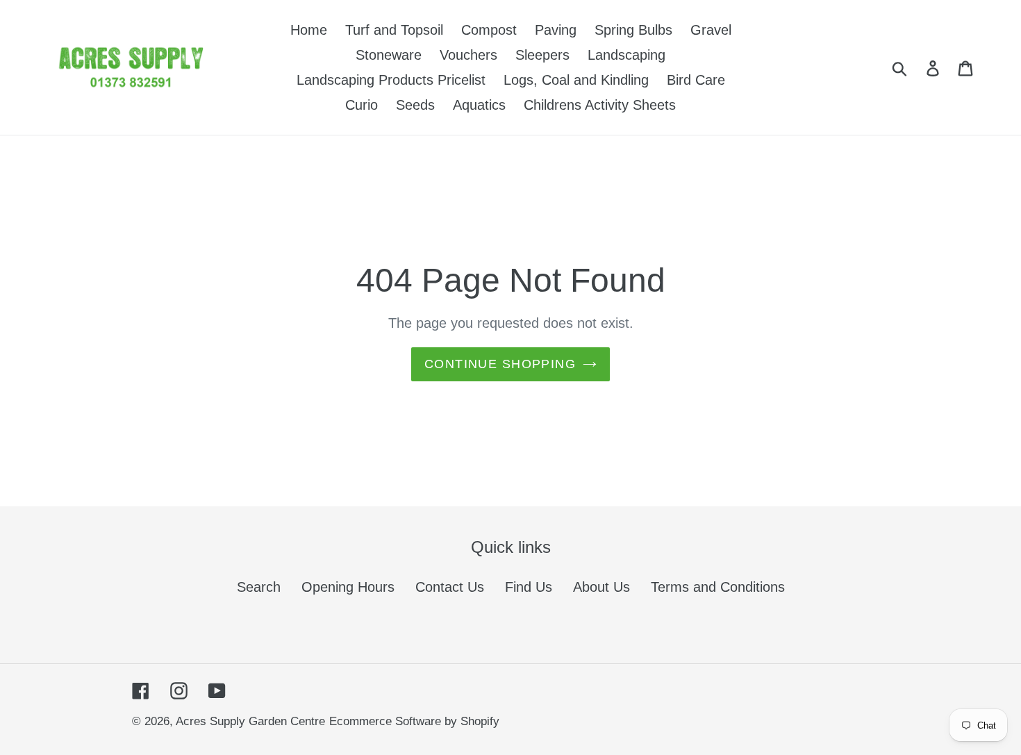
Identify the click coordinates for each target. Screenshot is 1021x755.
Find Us (528, 587)
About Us (601, 587)
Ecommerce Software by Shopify (414, 721)
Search (259, 587)
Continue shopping (500, 364)
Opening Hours (348, 587)
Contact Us (449, 587)
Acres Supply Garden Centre (250, 721)
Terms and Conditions (718, 587)
